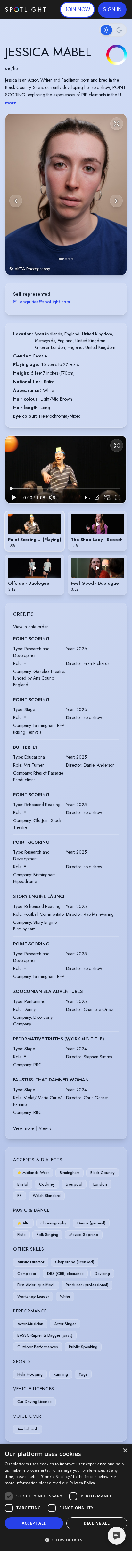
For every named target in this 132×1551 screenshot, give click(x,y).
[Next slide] (116, 201)
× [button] (124, 1450)
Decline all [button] (97, 1523)
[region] (65, 469)
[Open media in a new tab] (97, 497)
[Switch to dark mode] (113, 30)
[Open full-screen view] (116, 123)
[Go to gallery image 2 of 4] (66, 259)
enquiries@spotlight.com (45, 301)
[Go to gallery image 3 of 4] (69, 259)
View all (46, 1128)
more (11, 102)
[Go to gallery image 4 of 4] (72, 259)
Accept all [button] (34, 1523)
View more (23, 1128)
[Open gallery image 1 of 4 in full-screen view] (66, 194)
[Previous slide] (15, 201)
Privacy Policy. (83, 1483)
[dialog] (66, 1497)
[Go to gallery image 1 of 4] (61, 259)
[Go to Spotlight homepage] (25, 10)
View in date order (30, 626)
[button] (112, 10)
